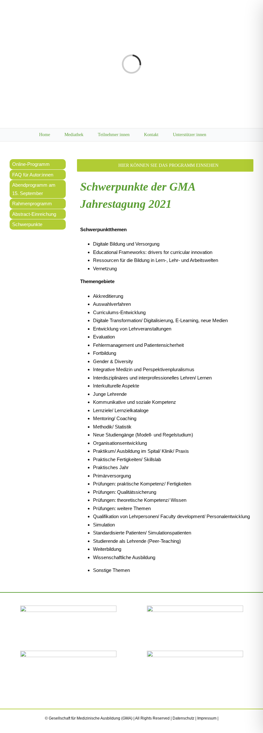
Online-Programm (31, 164)
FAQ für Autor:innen (32, 174)
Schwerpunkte (27, 224)
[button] (222, 134)
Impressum (206, 718)
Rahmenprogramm (32, 203)
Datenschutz (183, 718)
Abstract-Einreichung (34, 214)
